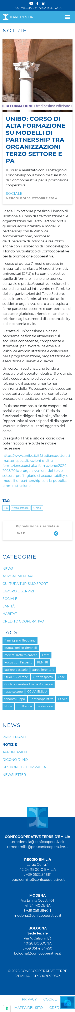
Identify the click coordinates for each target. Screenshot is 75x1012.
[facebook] (37, 3)
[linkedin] (43, 3)
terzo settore (20, 507)
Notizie (9, 745)
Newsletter (14, 775)
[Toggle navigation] (67, 17)
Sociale (14, 194)
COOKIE (50, 999)
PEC (16, 7)
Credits (56, 1008)
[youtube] (31, 3)
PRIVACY (29, 999)
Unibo (37, 507)
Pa (6, 507)
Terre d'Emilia (21, 17)
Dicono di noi (15, 760)
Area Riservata (50, 7)
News (11, 725)
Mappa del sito (28, 1008)
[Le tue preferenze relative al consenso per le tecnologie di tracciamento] (6, 1008)
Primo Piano (14, 737)
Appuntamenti (16, 752)
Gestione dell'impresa (24, 767)
